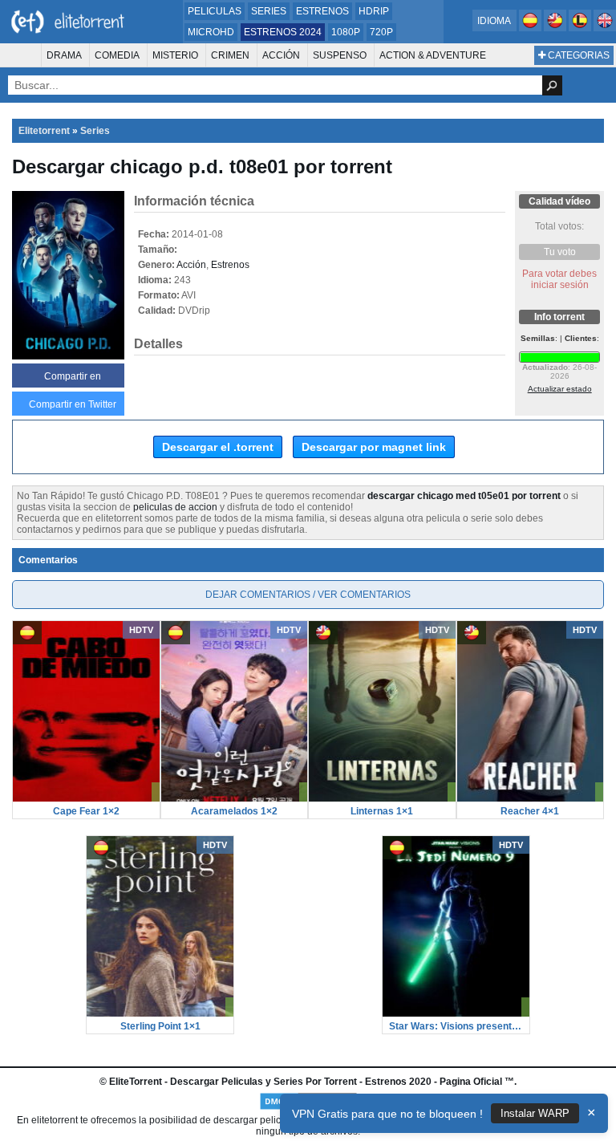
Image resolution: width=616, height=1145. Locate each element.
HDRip (374, 11)
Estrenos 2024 (283, 32)
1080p (345, 32)
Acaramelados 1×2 (234, 811)
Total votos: (559, 226)
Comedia (117, 55)
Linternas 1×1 (382, 811)
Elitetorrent (44, 130)
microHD (211, 32)
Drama (64, 55)
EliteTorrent (135, 1081)
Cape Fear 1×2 (86, 811)
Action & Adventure (432, 55)
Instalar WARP (534, 1113)
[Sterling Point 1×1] (160, 1013)
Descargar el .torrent (218, 447)
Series (268, 11)
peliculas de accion (175, 507)
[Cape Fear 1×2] (86, 798)
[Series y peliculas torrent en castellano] (531, 28)
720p (381, 32)
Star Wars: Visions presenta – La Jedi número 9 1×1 (456, 1026)
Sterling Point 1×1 (160, 1026)
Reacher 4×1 (529, 811)
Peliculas (214, 11)
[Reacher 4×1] (530, 798)
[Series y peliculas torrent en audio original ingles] (605, 28)
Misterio (175, 55)
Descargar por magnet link (374, 447)
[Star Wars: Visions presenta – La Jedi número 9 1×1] (456, 1013)
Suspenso (340, 55)
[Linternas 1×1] (382, 798)
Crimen (230, 55)
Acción (281, 55)
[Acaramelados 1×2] (234, 798)
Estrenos (322, 11)
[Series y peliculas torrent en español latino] (581, 28)
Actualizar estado (560, 388)
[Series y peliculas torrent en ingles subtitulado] (556, 28)
